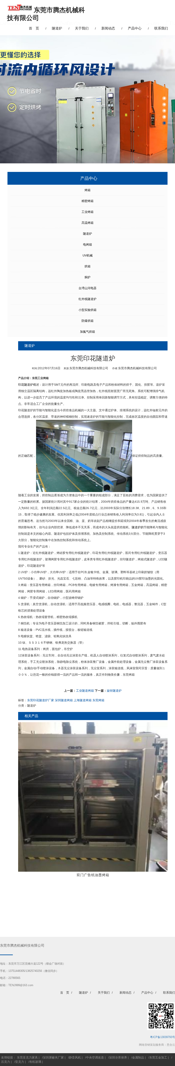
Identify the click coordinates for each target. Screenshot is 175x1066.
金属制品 (138, 1057)
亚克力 (19, 1061)
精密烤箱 (87, 201)
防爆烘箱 (87, 320)
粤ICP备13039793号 (162, 1037)
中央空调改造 (95, 1057)
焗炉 (87, 277)
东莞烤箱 (129, 674)
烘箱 (87, 266)
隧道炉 (87, 233)
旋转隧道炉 (114, 690)
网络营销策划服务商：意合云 (157, 1044)
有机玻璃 (35, 1061)
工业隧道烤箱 (85, 690)
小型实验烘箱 (87, 310)
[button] (164, 98)
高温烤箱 (87, 222)
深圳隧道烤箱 (64, 700)
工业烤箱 (87, 212)
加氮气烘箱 (87, 331)
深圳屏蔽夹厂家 (53, 1057)
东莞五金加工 (158, 1057)
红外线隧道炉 (87, 299)
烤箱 (87, 190)
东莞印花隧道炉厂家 (40, 700)
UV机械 (88, 255)
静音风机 (75, 1057)
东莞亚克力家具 (27, 1057)
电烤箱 (87, 244)
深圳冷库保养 (118, 1057)
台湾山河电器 (87, 288)
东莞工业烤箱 (40, 378)
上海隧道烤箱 (83, 700)
